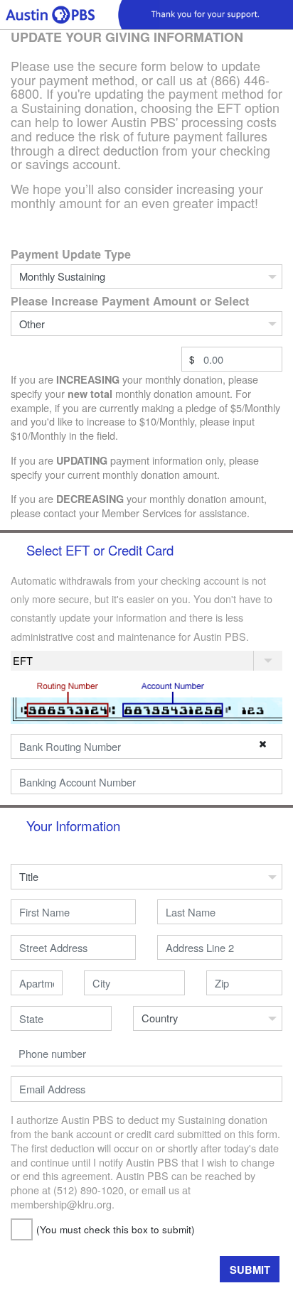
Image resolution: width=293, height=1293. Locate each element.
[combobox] (73, 947)
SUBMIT (250, 1269)
